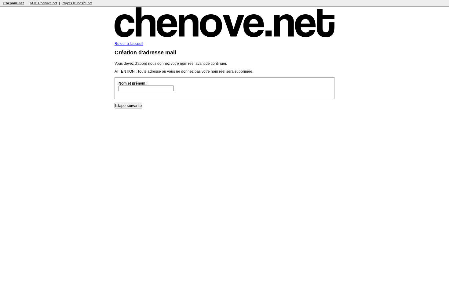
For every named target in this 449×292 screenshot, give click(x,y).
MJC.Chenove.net (43, 3)
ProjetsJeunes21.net (77, 3)
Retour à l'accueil (129, 44)
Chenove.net (13, 3)
